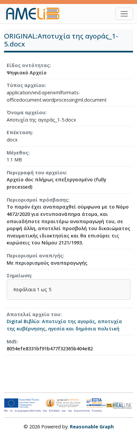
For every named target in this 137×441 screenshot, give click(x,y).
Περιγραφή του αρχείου (36, 172)
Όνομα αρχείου (26, 112)
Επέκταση (19, 132)
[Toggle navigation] (124, 14)
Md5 (12, 341)
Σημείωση (19, 275)
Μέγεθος (17, 152)
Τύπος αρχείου (26, 85)
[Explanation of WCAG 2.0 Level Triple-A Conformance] (107, 405)
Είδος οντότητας (28, 65)
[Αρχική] (35, 13)
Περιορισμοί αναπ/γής (35, 255)
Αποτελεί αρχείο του (33, 314)
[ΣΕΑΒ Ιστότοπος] (123, 404)
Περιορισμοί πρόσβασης (37, 200)
